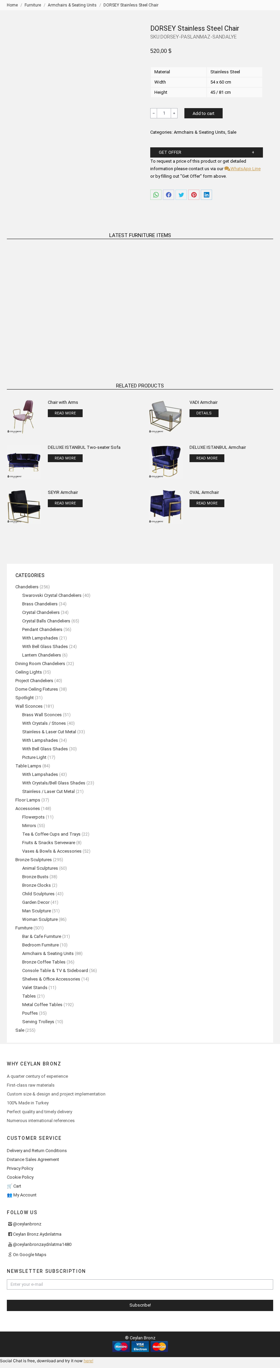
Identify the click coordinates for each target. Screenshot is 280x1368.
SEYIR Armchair (63, 492)
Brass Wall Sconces (42, 714)
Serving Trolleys (38, 1021)
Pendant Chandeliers (42, 629)
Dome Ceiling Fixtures (36, 689)
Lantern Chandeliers (41, 655)
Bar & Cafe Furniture (41, 936)
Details (204, 413)
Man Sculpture (36, 910)
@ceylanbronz (27, 1223)
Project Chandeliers (34, 680)
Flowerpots (33, 817)
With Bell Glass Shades (45, 646)
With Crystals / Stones (44, 723)
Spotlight (24, 697)
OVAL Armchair (204, 492)
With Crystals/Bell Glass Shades (53, 782)
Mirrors (29, 825)
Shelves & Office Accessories (51, 979)
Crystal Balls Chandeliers (46, 620)
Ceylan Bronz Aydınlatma (37, 1234)
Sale (231, 132)
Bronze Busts (35, 876)
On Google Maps (29, 1254)
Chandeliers (27, 586)
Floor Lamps (27, 800)
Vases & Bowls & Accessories (52, 851)
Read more (48, 345)
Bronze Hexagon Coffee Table (231, 336)
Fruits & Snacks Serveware (48, 842)
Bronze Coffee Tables (44, 962)
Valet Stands (34, 987)
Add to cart (203, 113)
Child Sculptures (38, 893)
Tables (29, 996)
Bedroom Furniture (40, 944)
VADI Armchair (204, 402)
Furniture (23, 927)
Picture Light (34, 757)
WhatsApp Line (245, 168)
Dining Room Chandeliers (40, 663)
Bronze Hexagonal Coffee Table (49, 336)
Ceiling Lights (28, 672)
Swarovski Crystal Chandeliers (52, 595)
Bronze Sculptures (33, 859)
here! (88, 1360)
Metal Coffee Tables (42, 1004)
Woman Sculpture (40, 919)
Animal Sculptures (40, 868)
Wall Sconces (29, 706)
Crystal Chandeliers (41, 612)
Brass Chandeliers (40, 603)
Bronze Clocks (36, 885)
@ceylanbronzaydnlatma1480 (42, 1244)
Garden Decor (36, 902)
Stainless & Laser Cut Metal (49, 731)
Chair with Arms (63, 402)
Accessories (27, 808)
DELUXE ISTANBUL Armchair (218, 447)
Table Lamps (28, 765)
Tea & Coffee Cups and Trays (51, 834)
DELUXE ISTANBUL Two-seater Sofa (84, 447)
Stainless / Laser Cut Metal (48, 791)
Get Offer (170, 152)
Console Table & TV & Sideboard (55, 970)
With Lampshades (40, 638)
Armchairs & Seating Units (199, 132)
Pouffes (30, 1013)
